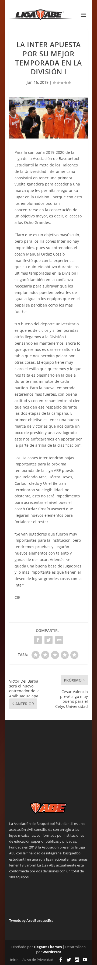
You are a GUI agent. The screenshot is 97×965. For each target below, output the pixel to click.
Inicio (14, 959)
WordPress (52, 951)
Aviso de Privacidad (37, 959)
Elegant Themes (48, 946)
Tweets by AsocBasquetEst (31, 920)
